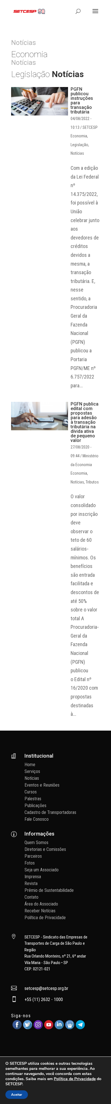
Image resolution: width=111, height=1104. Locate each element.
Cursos (30, 792)
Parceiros (33, 856)
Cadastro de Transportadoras (50, 812)
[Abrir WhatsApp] (96, 1089)
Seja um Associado (41, 870)
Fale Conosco (36, 819)
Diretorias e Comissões (45, 849)
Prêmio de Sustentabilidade (49, 890)
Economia (79, 136)
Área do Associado (41, 904)
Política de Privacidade (45, 917)
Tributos (92, 482)
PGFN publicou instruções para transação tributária (82, 100)
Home (29, 764)
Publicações (35, 805)
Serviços (32, 771)
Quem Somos (36, 842)
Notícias (77, 153)
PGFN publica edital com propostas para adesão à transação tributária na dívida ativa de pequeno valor (84, 422)
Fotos (29, 863)
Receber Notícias (40, 910)
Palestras (32, 798)
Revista (31, 883)
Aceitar (16, 1094)
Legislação (79, 144)
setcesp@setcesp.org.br (46, 988)
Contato (31, 897)
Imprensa (32, 876)
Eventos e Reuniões (41, 785)
